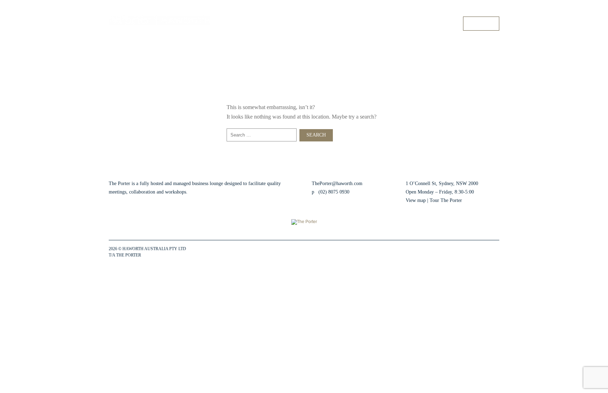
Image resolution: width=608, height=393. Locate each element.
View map (416, 200)
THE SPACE (319, 23)
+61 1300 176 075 (483, 10)
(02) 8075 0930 (333, 192)
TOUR (354, 23)
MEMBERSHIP (392, 23)
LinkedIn (476, 252)
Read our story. (204, 192)
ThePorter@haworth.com (337, 183)
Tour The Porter (446, 200)
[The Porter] (159, 20)
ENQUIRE (481, 23)
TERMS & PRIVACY (161, 255)
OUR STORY (440, 23)
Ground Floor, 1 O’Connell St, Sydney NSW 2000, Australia (407, 10)
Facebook (451, 252)
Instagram (463, 252)
